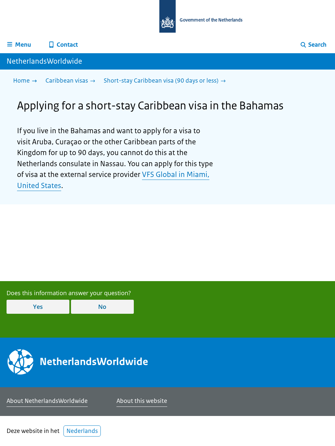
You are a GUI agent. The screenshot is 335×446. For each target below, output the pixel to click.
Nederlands (82, 431)
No (102, 307)
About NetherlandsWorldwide (47, 401)
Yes (38, 307)
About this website (141, 401)
